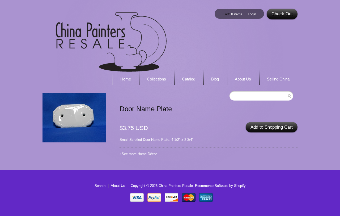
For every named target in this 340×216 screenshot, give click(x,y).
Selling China (278, 79)
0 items (237, 14)
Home (125, 79)
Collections (156, 79)
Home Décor (147, 154)
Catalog (188, 79)
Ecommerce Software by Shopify (220, 186)
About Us (243, 79)
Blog (215, 79)
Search (100, 186)
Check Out (282, 13)
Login (252, 14)
